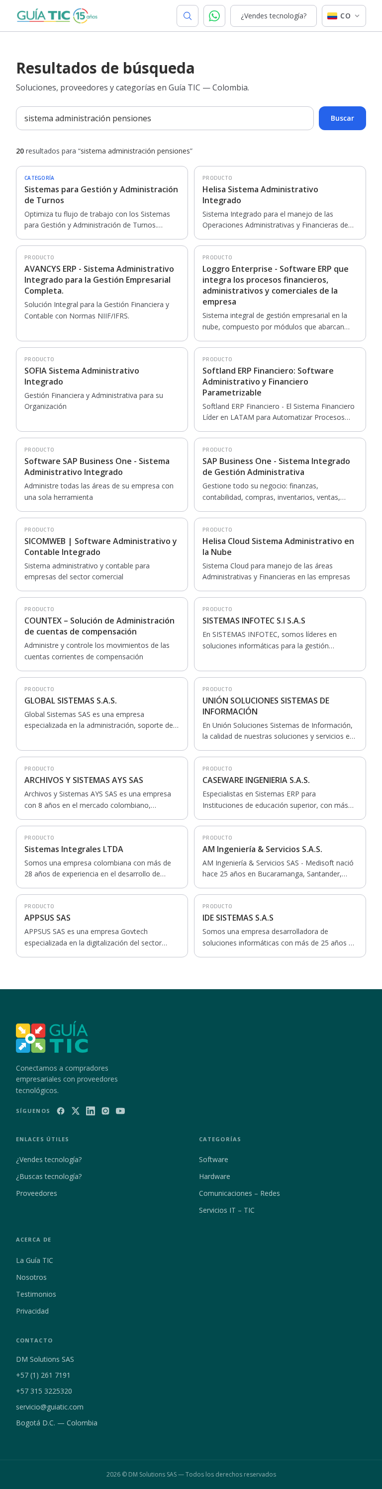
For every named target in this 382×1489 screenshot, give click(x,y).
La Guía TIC (34, 1260)
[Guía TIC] (57, 16)
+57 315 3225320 (44, 1391)
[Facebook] (60, 1110)
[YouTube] (120, 1110)
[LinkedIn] (90, 1110)
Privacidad (32, 1311)
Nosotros (31, 1277)
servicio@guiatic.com (50, 1406)
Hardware (214, 1176)
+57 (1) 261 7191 (43, 1375)
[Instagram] (105, 1110)
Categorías (220, 1139)
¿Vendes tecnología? (273, 15)
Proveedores (36, 1193)
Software (213, 1159)
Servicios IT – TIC (227, 1210)
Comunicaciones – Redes (239, 1193)
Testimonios (36, 1294)
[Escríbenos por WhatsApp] (214, 16)
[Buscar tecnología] (187, 16)
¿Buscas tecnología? (49, 1176)
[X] (75, 1110)
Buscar (342, 118)
